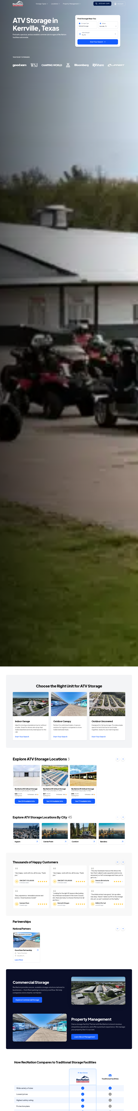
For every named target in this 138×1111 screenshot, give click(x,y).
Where (104, 23)
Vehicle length (86, 32)
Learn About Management (84, 1037)
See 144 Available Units (55, 801)
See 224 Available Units (26, 801)
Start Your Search (22, 736)
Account (120, 4)
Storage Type (85, 23)
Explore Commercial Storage (27, 1000)
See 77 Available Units (83, 801)
